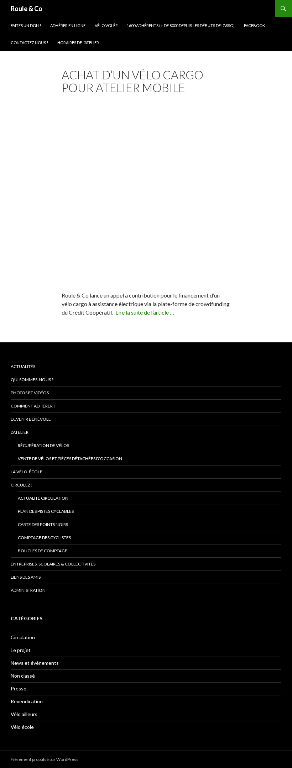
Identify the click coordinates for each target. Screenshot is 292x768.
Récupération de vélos (43, 445)
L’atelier (19, 432)
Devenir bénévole (31, 419)
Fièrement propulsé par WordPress (44, 759)
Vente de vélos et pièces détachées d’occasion (70, 458)
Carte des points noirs (43, 524)
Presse (18, 688)
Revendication (27, 701)
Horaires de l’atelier (78, 42)
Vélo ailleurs (24, 714)
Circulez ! (22, 485)
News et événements (35, 663)
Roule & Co (26, 8)
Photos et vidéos (30, 392)
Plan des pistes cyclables (46, 511)
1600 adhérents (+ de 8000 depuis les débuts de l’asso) (181, 25)
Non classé (23, 676)
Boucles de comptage (42, 550)
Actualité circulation (43, 498)
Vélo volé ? (106, 25)
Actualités (23, 366)
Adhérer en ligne (67, 25)
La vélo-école (26, 471)
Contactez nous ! (29, 42)
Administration (28, 590)
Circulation (23, 637)
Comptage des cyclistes (44, 537)
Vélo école (22, 727)
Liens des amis (26, 577)
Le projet (21, 650)
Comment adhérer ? (33, 406)
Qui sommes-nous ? (32, 379)
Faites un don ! (26, 25)
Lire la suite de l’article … (144, 312)
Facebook (254, 25)
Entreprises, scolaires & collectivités (53, 564)
